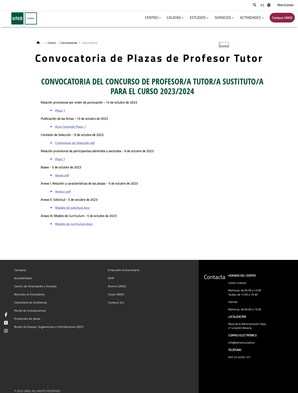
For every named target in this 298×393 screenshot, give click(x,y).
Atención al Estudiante (29, 294)
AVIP (111, 278)
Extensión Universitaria (123, 270)
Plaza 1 (60, 110)
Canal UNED (116, 294)
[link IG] (5, 331)
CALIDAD (174, 17)
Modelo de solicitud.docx (72, 207)
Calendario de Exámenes (30, 302)
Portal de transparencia (30, 310)
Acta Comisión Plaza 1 (70, 126)
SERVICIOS (223, 17)
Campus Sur (116, 302)
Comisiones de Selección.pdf (75, 142)
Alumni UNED (117, 286)
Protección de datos (27, 318)
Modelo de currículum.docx (74, 223)
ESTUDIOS (198, 17)
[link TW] (5, 323)
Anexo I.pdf (63, 191)
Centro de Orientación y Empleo (35, 286)
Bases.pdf (62, 175)
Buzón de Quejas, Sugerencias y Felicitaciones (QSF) (49, 327)
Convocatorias (68, 43)
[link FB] (5, 315)
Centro (52, 43)
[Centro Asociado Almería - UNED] (21, 18)
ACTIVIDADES (250, 17)
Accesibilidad (23, 278)
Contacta (20, 270)
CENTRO (151, 17)
